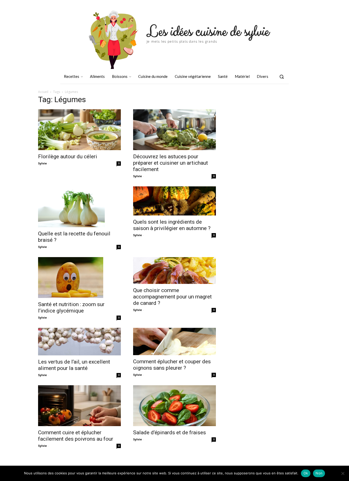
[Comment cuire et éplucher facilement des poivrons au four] (79, 405)
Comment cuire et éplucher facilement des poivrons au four (75, 435)
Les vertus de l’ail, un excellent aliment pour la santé (74, 365)
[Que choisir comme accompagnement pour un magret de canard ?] (174, 270)
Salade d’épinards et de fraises (169, 432)
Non (319, 473)
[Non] (342, 473)
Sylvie (42, 163)
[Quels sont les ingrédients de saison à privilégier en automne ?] (174, 200)
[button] (281, 76)
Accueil (43, 92)
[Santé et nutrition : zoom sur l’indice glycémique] (79, 277)
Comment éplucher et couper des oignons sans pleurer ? (172, 364)
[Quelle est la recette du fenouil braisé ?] (79, 206)
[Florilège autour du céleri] (79, 129)
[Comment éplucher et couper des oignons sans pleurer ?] (174, 341)
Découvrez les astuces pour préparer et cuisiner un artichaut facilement (170, 162)
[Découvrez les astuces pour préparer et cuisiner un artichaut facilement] (174, 129)
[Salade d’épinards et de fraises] (174, 405)
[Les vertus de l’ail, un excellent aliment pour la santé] (79, 341)
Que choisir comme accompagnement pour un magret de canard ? (172, 296)
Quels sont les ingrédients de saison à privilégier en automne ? (172, 225)
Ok (306, 473)
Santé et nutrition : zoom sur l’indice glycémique (71, 307)
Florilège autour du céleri (67, 156)
